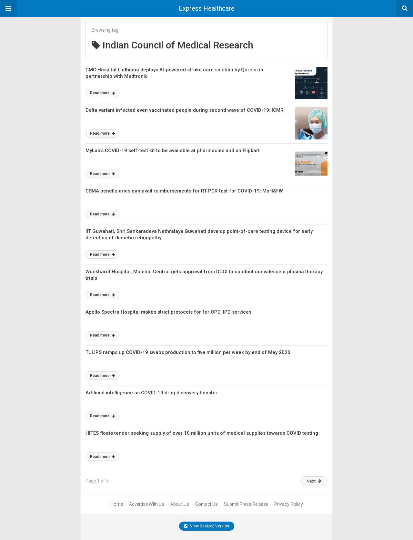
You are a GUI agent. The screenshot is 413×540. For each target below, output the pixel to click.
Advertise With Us (146, 504)
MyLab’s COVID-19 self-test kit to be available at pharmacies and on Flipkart (173, 150)
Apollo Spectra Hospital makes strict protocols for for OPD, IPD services (168, 312)
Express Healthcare (207, 8)
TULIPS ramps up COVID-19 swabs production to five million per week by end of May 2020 (188, 352)
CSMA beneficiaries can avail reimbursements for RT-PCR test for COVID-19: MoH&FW (184, 191)
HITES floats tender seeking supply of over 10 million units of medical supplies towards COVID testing (202, 433)
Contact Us (206, 504)
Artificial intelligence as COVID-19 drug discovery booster (151, 393)
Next (311, 481)
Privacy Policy (288, 504)
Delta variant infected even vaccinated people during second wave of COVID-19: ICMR (185, 110)
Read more (100, 93)
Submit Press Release (246, 504)
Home (116, 504)
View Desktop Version (209, 526)
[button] (8, 8)
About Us (179, 504)
